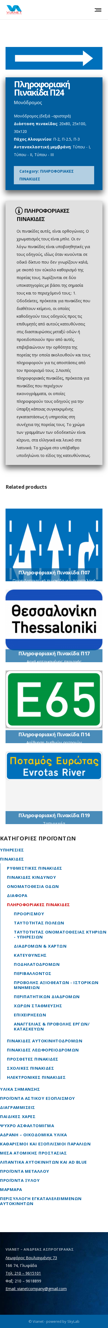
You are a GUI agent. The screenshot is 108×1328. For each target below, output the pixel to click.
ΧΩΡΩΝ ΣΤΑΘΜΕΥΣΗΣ (38, 1005)
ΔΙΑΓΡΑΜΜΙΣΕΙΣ (17, 1107)
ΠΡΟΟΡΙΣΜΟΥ (29, 913)
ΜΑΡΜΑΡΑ (11, 1189)
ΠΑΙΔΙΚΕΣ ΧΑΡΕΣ (17, 1116)
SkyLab (73, 1321)
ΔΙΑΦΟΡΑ (17, 895)
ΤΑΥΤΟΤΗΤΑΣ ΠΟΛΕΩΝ (39, 922)
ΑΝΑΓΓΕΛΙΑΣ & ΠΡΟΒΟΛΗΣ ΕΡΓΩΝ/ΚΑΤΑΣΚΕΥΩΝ (51, 1026)
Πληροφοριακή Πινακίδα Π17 (54, 653)
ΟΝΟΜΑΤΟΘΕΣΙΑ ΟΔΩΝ (33, 886)
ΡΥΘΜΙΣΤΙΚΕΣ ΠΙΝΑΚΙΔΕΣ (34, 868)
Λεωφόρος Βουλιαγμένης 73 (31, 1257)
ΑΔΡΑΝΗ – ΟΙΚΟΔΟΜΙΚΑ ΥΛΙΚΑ (33, 1134)
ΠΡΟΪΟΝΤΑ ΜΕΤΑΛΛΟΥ (24, 1171)
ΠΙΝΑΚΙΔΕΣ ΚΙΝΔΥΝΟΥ (31, 877)
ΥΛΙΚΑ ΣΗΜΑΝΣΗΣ (20, 1089)
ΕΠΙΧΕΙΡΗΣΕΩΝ (30, 1014)
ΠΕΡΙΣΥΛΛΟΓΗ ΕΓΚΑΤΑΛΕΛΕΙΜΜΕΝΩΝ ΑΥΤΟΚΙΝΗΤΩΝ (41, 1201)
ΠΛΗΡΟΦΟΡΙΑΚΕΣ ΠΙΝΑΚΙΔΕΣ (38, 904)
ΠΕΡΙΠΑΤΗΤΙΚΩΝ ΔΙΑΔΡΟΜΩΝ (47, 996)
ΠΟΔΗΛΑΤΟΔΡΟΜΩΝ (37, 964)
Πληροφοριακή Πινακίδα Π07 (54, 572)
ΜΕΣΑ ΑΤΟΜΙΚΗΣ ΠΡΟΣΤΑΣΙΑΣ (33, 1153)
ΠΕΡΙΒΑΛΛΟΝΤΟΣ (33, 973)
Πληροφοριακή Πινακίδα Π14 (54, 734)
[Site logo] (14, 9)
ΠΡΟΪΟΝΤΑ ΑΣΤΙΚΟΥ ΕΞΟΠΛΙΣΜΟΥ (37, 1098)
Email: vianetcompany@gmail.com (36, 1288)
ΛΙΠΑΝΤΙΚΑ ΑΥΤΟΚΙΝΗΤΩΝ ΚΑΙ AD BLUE (43, 1162)
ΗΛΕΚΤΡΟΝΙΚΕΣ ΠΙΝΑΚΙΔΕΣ (36, 1077)
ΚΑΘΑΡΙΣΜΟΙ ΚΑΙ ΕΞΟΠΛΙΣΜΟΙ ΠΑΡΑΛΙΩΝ (45, 1143)
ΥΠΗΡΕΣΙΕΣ (12, 850)
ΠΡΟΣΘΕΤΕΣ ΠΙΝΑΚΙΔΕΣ (32, 1059)
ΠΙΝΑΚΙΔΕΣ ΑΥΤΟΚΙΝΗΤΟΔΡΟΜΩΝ (44, 1040)
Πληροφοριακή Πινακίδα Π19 (54, 815)
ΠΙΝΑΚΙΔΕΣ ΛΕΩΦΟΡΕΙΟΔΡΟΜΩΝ (43, 1050)
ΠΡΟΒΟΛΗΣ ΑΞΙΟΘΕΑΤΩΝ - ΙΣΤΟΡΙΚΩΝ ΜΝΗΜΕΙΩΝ (56, 985)
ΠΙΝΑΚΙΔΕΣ (12, 859)
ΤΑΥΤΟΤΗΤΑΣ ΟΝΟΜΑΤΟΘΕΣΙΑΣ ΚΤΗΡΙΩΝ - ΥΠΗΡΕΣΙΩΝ (60, 934)
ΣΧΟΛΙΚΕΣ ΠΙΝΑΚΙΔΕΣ (30, 1068)
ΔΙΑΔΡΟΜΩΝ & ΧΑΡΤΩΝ (40, 946)
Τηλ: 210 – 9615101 (23, 1273)
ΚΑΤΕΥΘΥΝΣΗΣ (30, 955)
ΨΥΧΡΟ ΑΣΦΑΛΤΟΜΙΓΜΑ (27, 1125)
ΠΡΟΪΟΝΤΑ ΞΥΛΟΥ (20, 1180)
